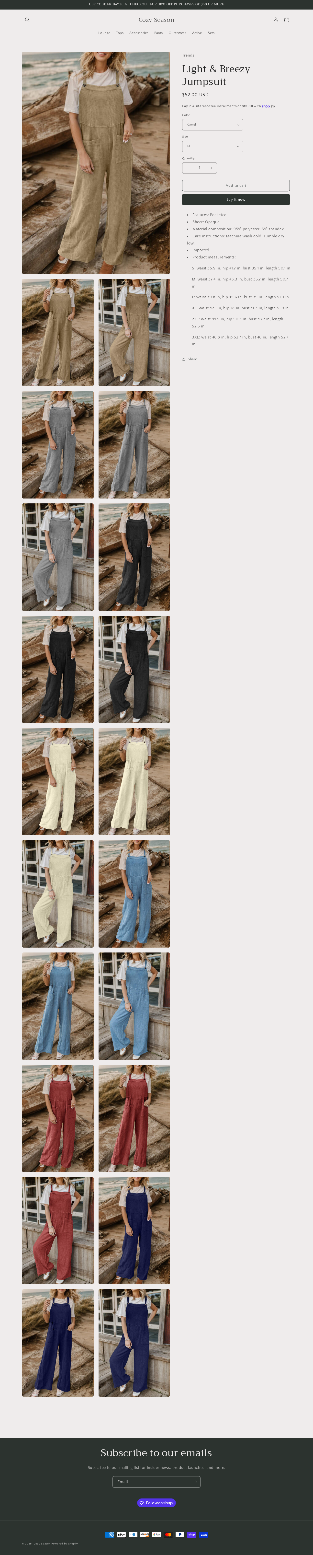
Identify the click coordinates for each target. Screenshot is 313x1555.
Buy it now (236, 199)
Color (186, 115)
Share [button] (192, 359)
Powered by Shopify (64, 1543)
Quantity (188, 158)
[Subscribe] (195, 1482)
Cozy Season (42, 1543)
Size (185, 136)
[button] (27, 19)
